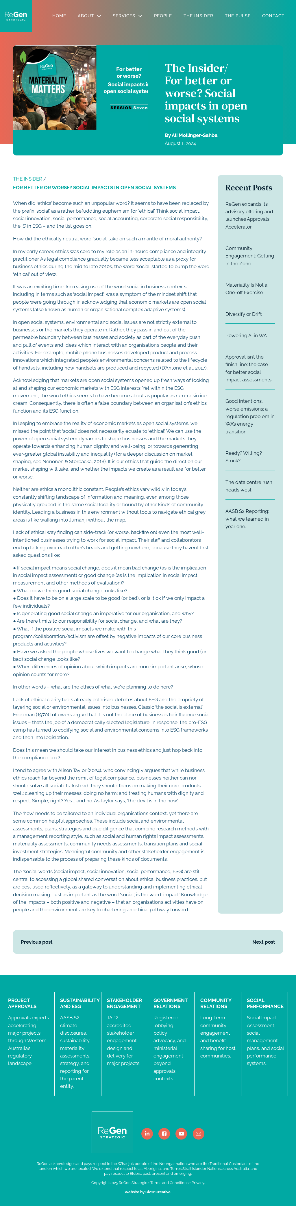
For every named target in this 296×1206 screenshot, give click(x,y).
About (86, 15)
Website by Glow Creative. (148, 1192)
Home (59, 15)
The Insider (198, 15)
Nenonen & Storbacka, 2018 (73, 461)
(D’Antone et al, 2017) (183, 368)
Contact (273, 15)
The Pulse (238, 15)
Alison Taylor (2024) (79, 770)
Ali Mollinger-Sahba (195, 135)
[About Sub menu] (99, 16)
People (163, 15)
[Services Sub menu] (140, 16)
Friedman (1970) (31, 714)
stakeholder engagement (171, 851)
